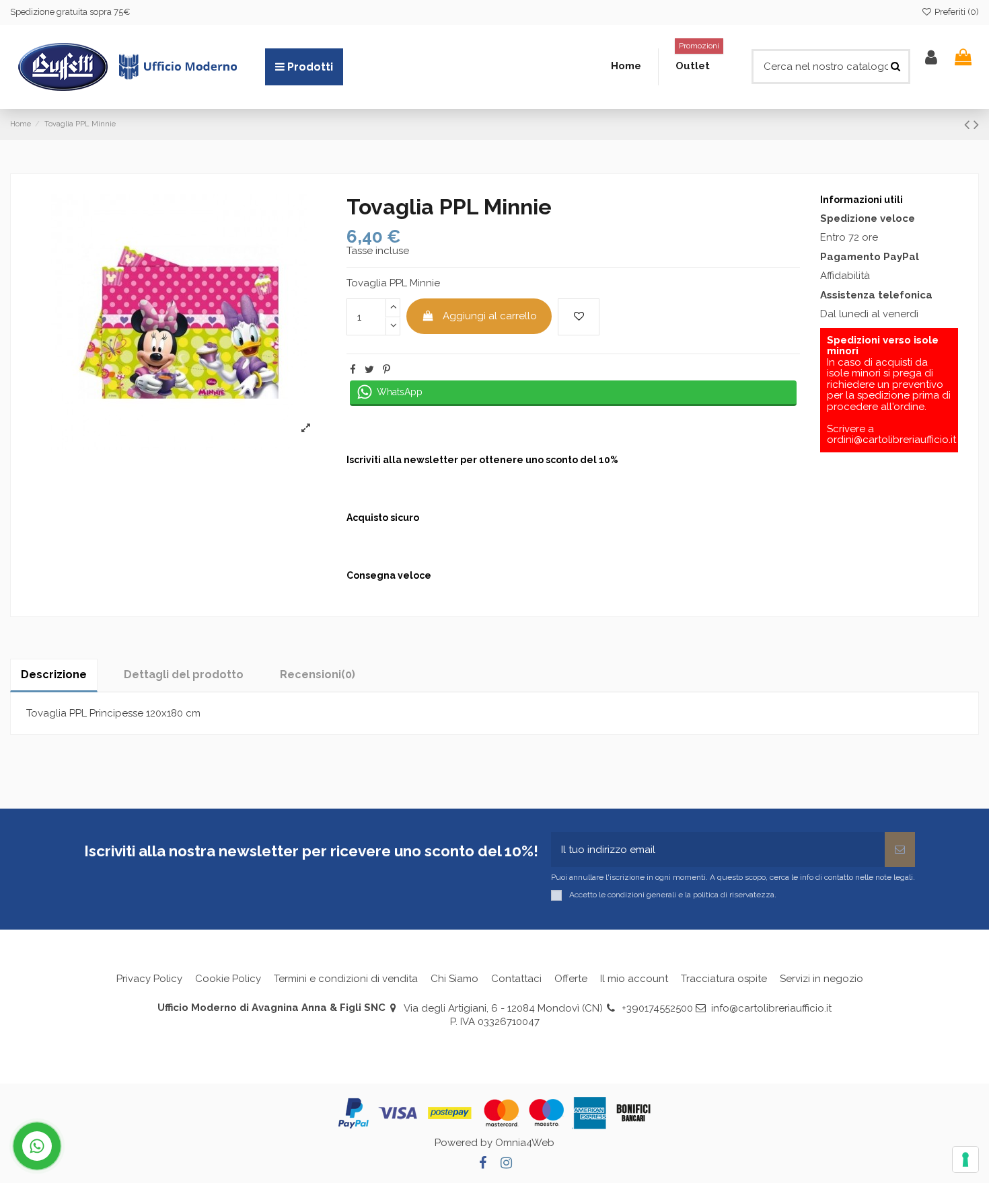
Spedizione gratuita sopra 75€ (70, 12)
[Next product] (976, 124)
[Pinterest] (386, 370)
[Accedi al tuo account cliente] (931, 57)
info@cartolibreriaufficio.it (771, 1008)
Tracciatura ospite (724, 979)
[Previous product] (969, 124)
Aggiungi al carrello (490, 316)
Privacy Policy (149, 979)
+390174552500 (657, 1008)
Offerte (570, 979)
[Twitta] (369, 370)
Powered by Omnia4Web (494, 1143)
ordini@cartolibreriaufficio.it (891, 440)
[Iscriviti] (900, 850)
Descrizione (54, 674)
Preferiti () (955, 12)
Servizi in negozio (821, 979)
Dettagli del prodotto (184, 674)
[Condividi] (353, 370)
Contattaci (516, 979)
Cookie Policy (228, 979)
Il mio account (634, 979)
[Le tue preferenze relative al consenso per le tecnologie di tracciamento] (965, 1159)
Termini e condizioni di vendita (346, 979)
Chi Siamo (454, 979)
